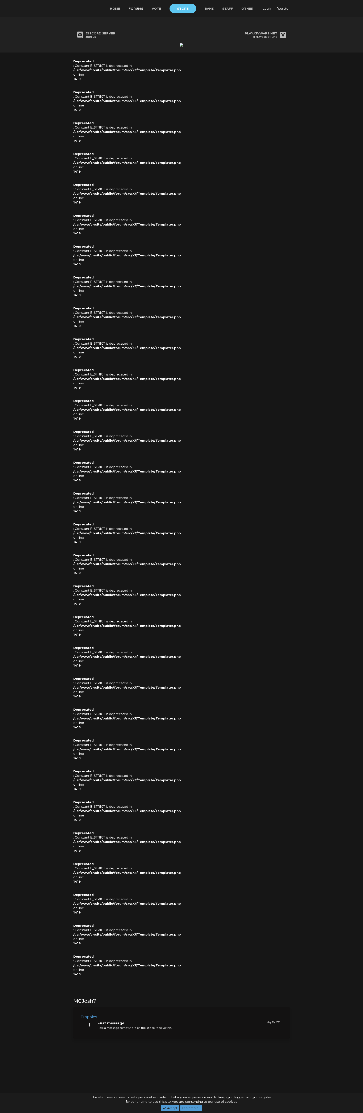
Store (183, 8)
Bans (209, 8)
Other (247, 8)
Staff (227, 8)
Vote (156, 8)
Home (115, 8)
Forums (136, 8)
